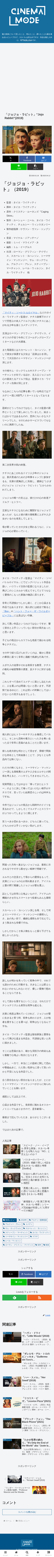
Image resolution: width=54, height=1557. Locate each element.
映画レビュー (10, 1220)
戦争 (39, 1245)
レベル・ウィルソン (13, 1241)
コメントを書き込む (27, 1512)
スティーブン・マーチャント (16, 1233)
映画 (47, 1245)
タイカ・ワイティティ (41, 1233)
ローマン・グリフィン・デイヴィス (19, 1245)
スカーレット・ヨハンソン (35, 1228)
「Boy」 (6, 611)
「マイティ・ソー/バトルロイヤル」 (21, 312)
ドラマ (35, 1237)
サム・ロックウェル (13, 1228)
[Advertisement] (27, 73)
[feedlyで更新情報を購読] (14, 1297)
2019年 (24, 1220)
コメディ (28, 1224)
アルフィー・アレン (13, 1224)
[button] (35, 167)
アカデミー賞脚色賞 (39, 1220)
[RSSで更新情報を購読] (39, 1297)
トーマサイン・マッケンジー (16, 1237)
